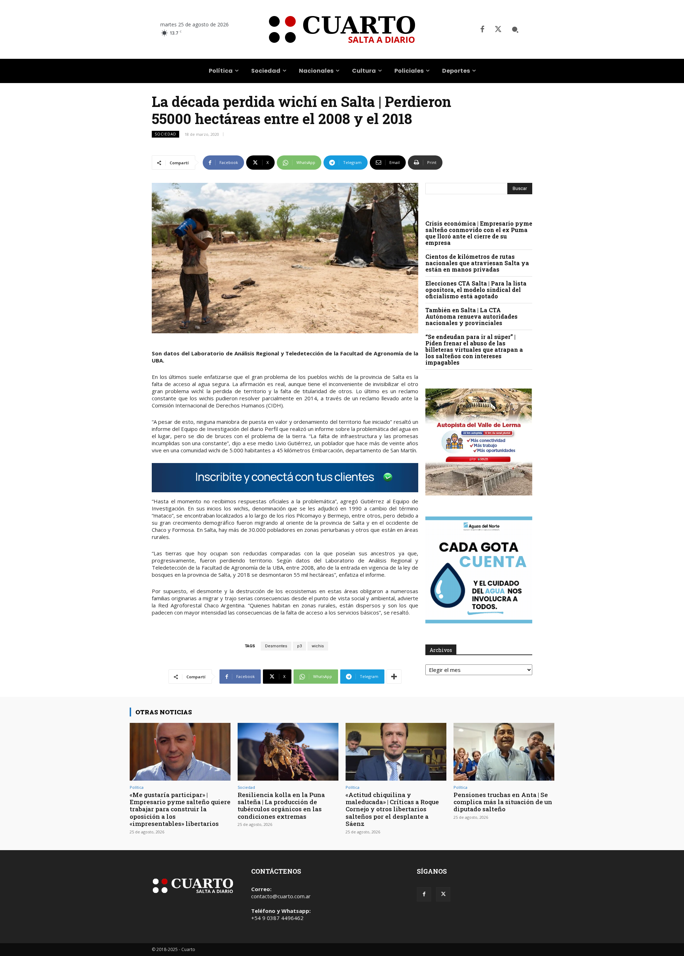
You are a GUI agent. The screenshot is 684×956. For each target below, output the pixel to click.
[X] (498, 30)
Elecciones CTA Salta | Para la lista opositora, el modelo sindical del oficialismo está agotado (476, 289)
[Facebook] (482, 30)
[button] (515, 29)
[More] (394, 676)
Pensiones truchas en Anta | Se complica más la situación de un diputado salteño (503, 802)
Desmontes (276, 646)
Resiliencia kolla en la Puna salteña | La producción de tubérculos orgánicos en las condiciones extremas (281, 806)
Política (137, 787)
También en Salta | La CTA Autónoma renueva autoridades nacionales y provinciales (471, 316)
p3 (299, 646)
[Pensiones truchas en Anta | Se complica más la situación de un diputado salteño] (504, 751)
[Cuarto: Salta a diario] (342, 29)
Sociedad (165, 134)
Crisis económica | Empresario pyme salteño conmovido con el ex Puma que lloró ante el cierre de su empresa (478, 233)
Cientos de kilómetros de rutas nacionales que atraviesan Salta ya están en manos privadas (477, 263)
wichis (318, 646)
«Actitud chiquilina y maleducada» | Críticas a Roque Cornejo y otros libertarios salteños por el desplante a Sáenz (392, 809)
